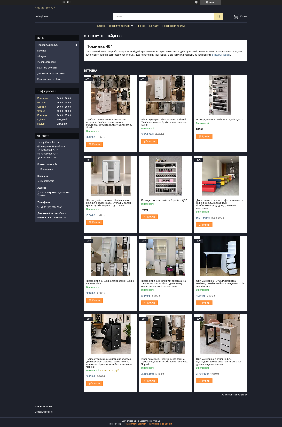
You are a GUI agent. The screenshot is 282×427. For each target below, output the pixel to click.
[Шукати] (218, 16)
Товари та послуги (119, 25)
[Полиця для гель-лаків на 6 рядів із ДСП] (165, 176)
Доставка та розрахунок (51, 73)
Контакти (154, 25)
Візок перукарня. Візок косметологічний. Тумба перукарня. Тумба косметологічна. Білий (164, 122)
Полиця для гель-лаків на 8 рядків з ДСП (219, 119)
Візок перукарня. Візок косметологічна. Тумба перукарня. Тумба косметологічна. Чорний (164, 362)
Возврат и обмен (44, 411)
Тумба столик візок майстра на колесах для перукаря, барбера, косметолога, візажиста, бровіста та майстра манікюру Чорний (109, 363)
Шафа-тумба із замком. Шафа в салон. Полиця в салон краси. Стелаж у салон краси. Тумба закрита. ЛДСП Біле (108, 203)
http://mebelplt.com (50, 142)
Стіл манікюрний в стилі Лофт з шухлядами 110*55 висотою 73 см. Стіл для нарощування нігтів (218, 362)
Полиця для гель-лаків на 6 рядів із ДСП (164, 200)
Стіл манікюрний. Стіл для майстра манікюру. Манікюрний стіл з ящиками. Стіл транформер (220, 283)
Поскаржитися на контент (134, 424)
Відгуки (41, 56)
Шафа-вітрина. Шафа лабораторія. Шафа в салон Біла (110, 282)
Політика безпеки (47, 67)
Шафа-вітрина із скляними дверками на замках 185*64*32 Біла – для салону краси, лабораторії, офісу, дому (163, 283)
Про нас (141, 25)
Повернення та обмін (174, 25)
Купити (96, 144)
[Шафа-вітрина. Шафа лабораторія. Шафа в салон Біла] (110, 256)
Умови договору (46, 61)
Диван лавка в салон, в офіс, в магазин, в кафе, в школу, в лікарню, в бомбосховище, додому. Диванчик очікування (219, 204)
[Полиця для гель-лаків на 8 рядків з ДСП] (220, 95)
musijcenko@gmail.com (53, 146)
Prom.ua (156, 421)
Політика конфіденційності (160, 424)
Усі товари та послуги (232, 394)
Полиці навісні (222, 54)
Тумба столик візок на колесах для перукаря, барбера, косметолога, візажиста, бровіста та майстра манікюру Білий (109, 123)
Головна (100, 25)
